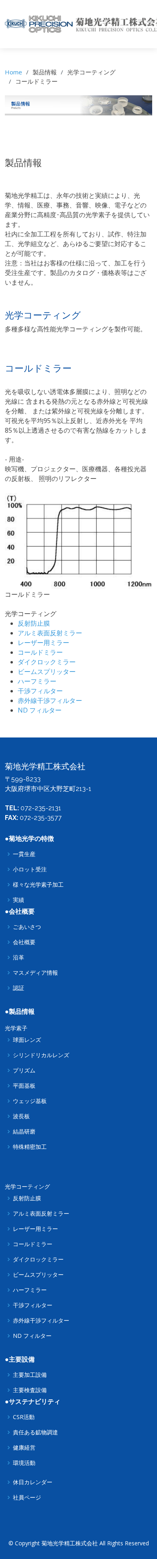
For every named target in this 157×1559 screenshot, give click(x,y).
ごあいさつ (27, 927)
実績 (18, 900)
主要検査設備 (30, 1390)
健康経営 (24, 1447)
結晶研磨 (24, 1131)
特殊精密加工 (30, 1147)
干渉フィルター (40, 690)
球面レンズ (27, 1040)
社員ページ (27, 1497)
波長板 (21, 1116)
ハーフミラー (37, 681)
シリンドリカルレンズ (41, 1055)
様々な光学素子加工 (38, 884)
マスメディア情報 (35, 973)
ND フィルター (40, 710)
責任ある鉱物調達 (35, 1432)
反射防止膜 (34, 623)
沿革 (18, 957)
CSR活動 (24, 1417)
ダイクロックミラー (47, 661)
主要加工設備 (30, 1375)
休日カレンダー (32, 1482)
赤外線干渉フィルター (50, 700)
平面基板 (24, 1086)
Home (13, 72)
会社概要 (24, 942)
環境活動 (24, 1463)
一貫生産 (24, 854)
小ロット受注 (30, 869)
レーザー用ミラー (43, 642)
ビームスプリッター (47, 671)
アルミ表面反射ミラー (50, 633)
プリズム (24, 1070)
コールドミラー (40, 652)
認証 (18, 988)
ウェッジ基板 (30, 1101)
